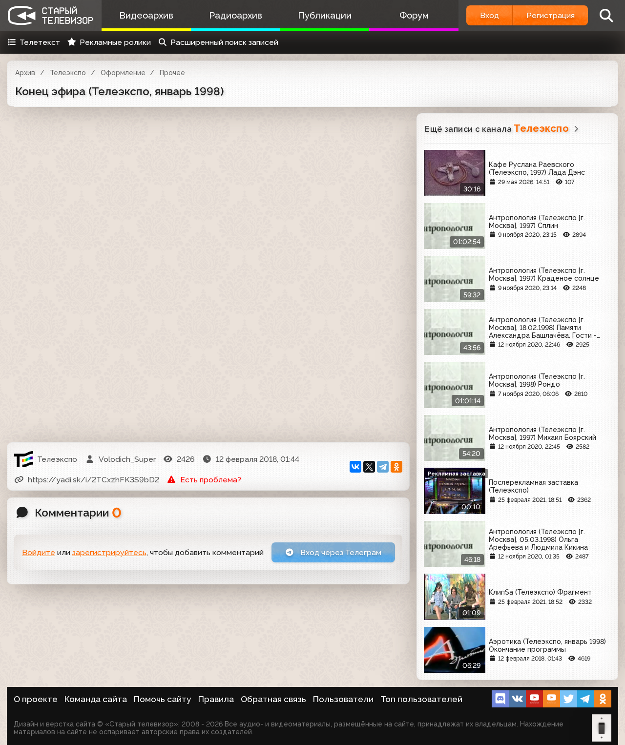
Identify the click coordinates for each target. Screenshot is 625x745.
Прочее (172, 73)
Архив (25, 73)
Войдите (38, 552)
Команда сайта (95, 699)
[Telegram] (383, 467)
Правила (216, 699)
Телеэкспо (68, 73)
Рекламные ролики (115, 42)
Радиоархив (235, 15)
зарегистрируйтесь (109, 552)
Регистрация (550, 15)
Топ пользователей (421, 699)
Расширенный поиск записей (224, 42)
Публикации (325, 15)
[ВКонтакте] (355, 467)
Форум (414, 15)
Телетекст (40, 42)
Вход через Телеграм (339, 552)
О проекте (36, 699)
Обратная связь (273, 699)
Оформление (123, 73)
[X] (369, 467)
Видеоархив (146, 15)
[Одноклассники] (396, 467)
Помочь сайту (162, 699)
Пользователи (343, 699)
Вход (489, 15)
